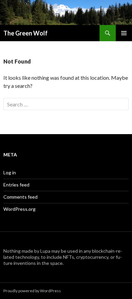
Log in (9, 172)
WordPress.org (19, 209)
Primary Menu (124, 33)
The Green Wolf (25, 33)
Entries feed (16, 185)
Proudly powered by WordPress (32, 290)
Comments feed (20, 197)
